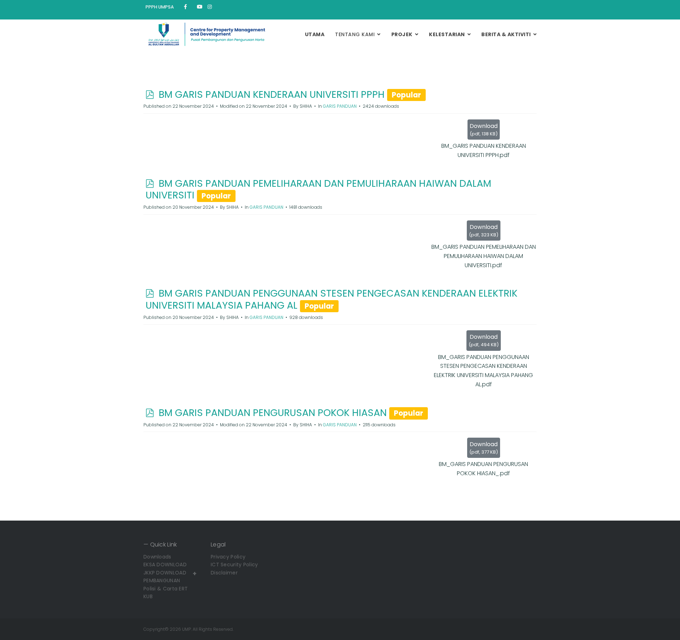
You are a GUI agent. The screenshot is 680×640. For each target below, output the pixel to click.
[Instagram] (210, 6)
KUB (148, 596)
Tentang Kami (355, 34)
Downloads (157, 556)
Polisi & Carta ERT (165, 588)
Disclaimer (224, 572)
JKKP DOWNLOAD (164, 572)
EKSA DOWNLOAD (165, 564)
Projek (402, 34)
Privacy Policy (228, 556)
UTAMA (315, 34)
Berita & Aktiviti (506, 34)
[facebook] (185, 6)
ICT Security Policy (234, 564)
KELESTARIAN (447, 34)
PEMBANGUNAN (161, 580)
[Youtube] (200, 6)
